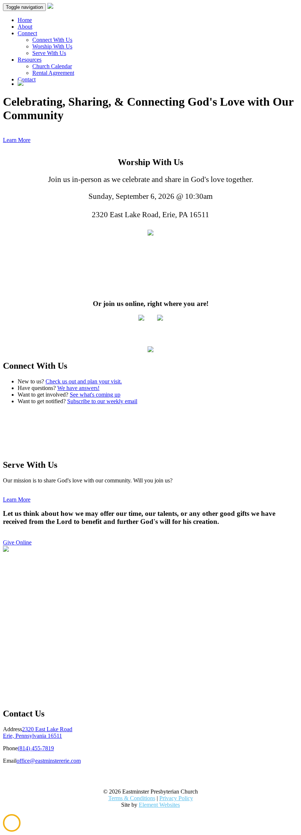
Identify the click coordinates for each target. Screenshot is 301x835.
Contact (27, 79)
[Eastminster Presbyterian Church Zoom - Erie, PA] (141, 319)
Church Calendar (52, 66)
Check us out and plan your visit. (84, 381)
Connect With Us (52, 40)
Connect (27, 33)
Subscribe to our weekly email (102, 401)
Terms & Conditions (131, 798)
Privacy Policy (176, 798)
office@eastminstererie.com (49, 761)
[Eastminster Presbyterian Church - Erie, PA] (150, 233)
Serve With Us (49, 53)
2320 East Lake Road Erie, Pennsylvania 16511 (37, 732)
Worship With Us (52, 46)
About (25, 26)
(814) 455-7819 (36, 748)
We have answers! (78, 388)
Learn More (16, 140)
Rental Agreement (53, 73)
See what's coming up (95, 394)
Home (25, 20)
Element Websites (159, 805)
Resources (29, 59)
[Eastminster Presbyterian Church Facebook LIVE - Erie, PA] (160, 319)
